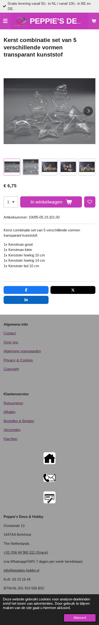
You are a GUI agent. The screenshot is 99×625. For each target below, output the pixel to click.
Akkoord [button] (80, 618)
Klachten (10, 439)
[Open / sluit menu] (5, 21)
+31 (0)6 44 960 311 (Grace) (26, 552)
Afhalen (9, 412)
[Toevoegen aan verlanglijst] (89, 202)
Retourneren (13, 403)
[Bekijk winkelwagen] (93, 21)
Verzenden (12, 430)
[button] (12, 167)
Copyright (11, 369)
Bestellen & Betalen (19, 421)
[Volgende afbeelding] (88, 111)
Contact (10, 333)
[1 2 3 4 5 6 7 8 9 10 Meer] (11, 202)
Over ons (11, 342)
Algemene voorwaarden (22, 351)
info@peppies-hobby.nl (21, 570)
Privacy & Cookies (18, 360)
